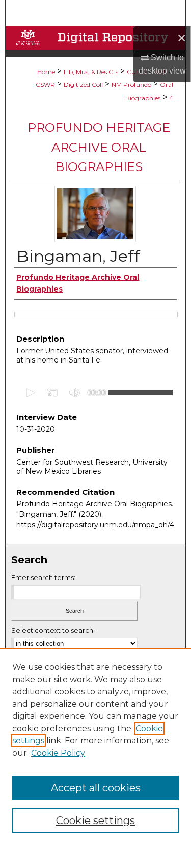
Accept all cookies (96, 788)
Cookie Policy (58, 753)
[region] (95, 746)
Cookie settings (95, 820)
